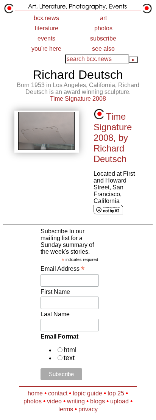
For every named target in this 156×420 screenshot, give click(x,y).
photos (103, 28)
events (46, 38)
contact (57, 393)
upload (119, 401)
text (69, 358)
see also (103, 48)
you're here (46, 48)
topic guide (87, 393)
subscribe (103, 38)
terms (65, 409)
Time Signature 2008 (78, 98)
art (103, 18)
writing (76, 401)
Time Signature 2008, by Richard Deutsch (113, 137)
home (35, 393)
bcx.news (46, 18)
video (54, 401)
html (70, 350)
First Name (55, 292)
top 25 (116, 393)
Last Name (55, 314)
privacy (88, 409)
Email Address (62, 268)
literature (46, 28)
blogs (97, 401)
